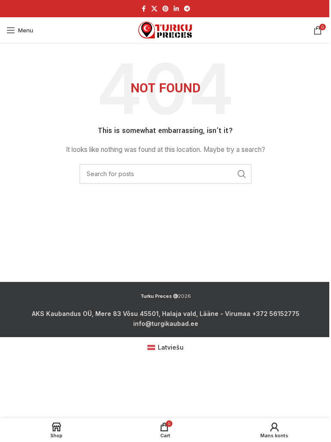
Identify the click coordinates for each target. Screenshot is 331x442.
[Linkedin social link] (176, 9)
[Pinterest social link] (165, 9)
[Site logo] (165, 30)
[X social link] (154, 9)
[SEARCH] (242, 174)
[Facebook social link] (143, 9)
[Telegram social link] (187, 9)
